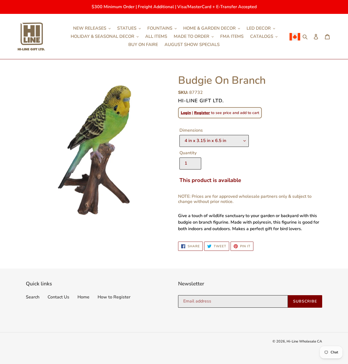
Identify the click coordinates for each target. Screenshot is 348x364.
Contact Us (58, 297)
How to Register (114, 297)
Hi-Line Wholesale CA (304, 341)
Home (83, 297)
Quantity (188, 153)
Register (202, 112)
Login (186, 112)
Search (32, 297)
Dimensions (191, 130)
